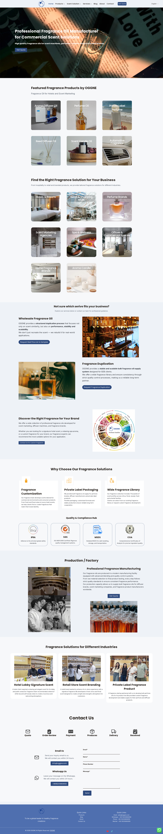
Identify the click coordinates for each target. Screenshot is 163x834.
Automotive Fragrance (117, 142)
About (102, 4)
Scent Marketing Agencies (46, 234)
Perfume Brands (117, 197)
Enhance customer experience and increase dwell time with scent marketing (81, 206)
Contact (110, 4)
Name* (85, 757)
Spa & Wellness (81, 232)
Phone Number (88, 764)
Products (81, 815)
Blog (95, 4)
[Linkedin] (116, 831)
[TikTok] (112, 831)
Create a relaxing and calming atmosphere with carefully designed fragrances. (81, 238)
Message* (86, 771)
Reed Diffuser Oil (46, 141)
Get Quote (122, 4)
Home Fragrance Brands (45, 269)
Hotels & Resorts (46, 197)
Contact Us (81, 821)
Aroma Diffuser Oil (46, 106)
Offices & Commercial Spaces (117, 234)
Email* (85, 750)
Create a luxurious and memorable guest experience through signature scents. (46, 203)
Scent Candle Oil (81, 141)
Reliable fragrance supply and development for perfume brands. (117, 203)
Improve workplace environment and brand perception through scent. (117, 241)
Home (50, 4)
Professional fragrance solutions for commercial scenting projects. (46, 241)
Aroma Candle (81, 268)
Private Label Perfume (117, 108)
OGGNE (52, 830)
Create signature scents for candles (81, 273)
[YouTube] (107, 831)
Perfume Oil (81, 106)
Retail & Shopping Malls (81, 198)
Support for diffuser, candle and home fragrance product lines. (46, 276)
